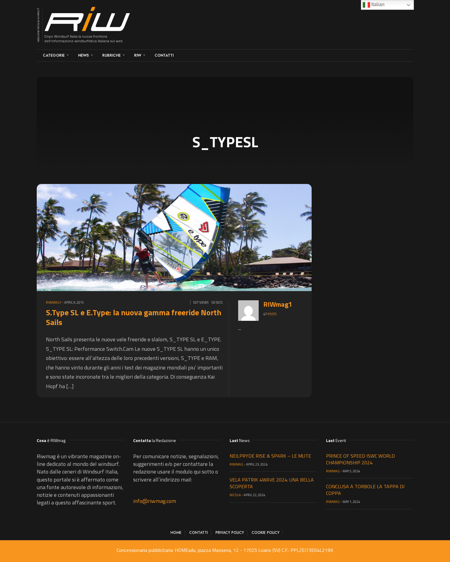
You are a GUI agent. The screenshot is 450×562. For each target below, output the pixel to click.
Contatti (164, 55)
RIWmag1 (54, 302)
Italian (377, 4)
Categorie (54, 55)
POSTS (272, 314)
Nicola (235, 495)
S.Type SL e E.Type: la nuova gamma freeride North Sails (133, 317)
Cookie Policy (265, 532)
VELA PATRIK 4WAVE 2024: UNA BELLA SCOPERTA (272, 483)
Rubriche (111, 55)
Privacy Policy (230, 532)
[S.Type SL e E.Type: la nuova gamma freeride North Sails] (179, 237)
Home (176, 532)
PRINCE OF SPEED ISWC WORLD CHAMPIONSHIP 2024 (360, 459)
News (83, 55)
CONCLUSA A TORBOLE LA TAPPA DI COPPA (365, 490)
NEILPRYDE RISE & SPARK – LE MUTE (270, 455)
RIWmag (236, 464)
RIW (137, 55)
